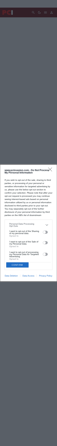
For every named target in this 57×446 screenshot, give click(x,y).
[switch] (45, 232)
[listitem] (28, 225)
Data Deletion (11, 276)
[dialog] (28, 223)
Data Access (28, 276)
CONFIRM (17, 265)
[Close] (51, 170)
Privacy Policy (45, 276)
